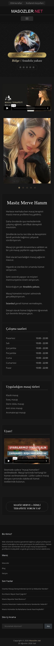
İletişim (5, 573)
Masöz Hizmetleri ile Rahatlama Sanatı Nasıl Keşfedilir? (23, 609)
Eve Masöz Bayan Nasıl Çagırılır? (14, 594)
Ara (48, 626)
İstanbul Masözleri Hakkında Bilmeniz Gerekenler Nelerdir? (24, 604)
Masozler (5, 563)
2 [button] (23, 187)
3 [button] (27, 187)
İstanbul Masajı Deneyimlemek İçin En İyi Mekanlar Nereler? (25, 589)
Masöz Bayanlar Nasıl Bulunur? (14, 599)
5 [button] (35, 187)
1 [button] (19, 187)
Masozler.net (35, 640)
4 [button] (31, 187)
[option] (27, 151)
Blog (3, 568)
